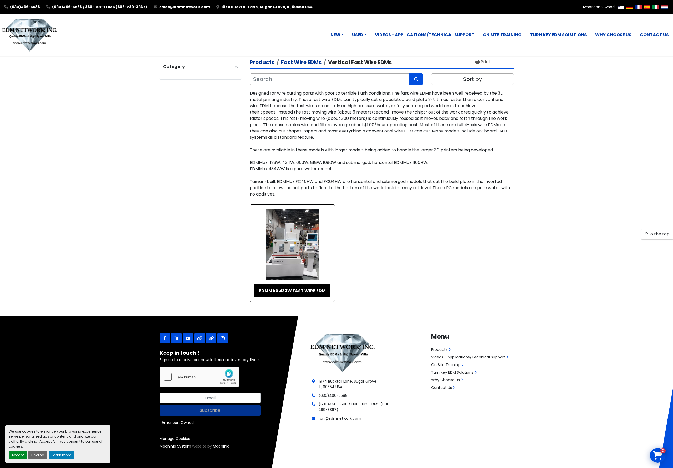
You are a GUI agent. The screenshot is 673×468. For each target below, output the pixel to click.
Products (439, 349)
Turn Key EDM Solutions (558, 35)
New (335, 35)
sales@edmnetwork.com (184, 6)
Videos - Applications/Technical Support (425, 35)
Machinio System (175, 446)
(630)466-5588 (25, 6)
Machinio (221, 446)
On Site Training (502, 35)
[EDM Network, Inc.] (342, 352)
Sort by (472, 79)
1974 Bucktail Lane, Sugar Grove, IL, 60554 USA (267, 6)
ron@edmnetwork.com (340, 418)
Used (357, 35)
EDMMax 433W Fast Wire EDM (292, 291)
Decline (37, 455)
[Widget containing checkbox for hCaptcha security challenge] (199, 377)
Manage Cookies (175, 438)
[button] (337, 35)
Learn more (62, 455)
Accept (18, 455)
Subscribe (210, 410)
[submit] (416, 79)
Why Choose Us (613, 35)
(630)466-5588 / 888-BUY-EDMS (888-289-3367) (99, 6)
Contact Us (654, 35)
